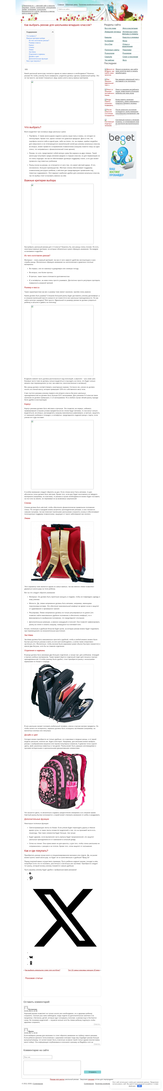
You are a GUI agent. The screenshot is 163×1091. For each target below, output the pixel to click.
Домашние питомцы (113, 32)
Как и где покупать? (33, 61)
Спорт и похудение (130, 57)
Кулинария (109, 41)
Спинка (31, 47)
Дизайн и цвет (34, 56)
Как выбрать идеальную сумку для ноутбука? (42, 970)
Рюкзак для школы (57, 1079)
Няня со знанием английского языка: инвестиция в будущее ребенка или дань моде (127, 91)
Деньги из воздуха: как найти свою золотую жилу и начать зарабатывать (127, 71)
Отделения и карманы (37, 54)
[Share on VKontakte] (31, 958)
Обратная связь (71, 4)
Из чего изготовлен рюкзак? (39, 40)
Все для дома (110, 28)
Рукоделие (127, 53)
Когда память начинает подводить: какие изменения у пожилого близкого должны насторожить (127, 102)
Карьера (108, 37)
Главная (61, 4)
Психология (109, 53)
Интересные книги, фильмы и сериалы (130, 33)
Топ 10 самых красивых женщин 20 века (84, 970)
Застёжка (32, 52)
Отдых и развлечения (127, 45)
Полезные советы (112, 50)
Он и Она (108, 44)
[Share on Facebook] (30, 874)
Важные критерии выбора (35, 38)
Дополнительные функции (38, 59)
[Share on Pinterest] (31, 880)
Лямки (31, 50)
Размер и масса (34, 43)
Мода (125, 41)
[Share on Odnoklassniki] (31, 964)
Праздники (127, 50)
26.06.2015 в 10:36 (30, 1011)
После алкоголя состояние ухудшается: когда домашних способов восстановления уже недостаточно (127, 112)
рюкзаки (91, 1079)
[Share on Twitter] (64, 953)
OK (139, 1086)
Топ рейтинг (109, 60)
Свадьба (108, 57)
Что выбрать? (31, 36)
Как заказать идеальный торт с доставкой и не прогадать (127, 80)
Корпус (31, 45)
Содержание (38, 1084)
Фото (125, 60)
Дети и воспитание (130, 28)
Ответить (97, 1024)
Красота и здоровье (131, 37)
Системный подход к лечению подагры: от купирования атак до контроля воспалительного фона (127, 122)
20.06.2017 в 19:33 (30, 1033)
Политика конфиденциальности (91, 4)
